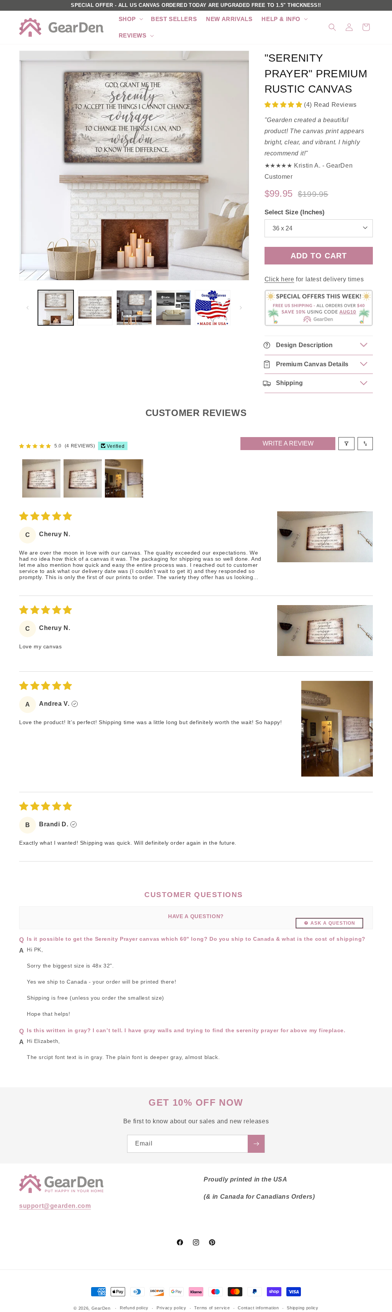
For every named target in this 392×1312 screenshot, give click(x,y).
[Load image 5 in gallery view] (212, 308)
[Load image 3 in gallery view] (134, 308)
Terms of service (212, 1307)
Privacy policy (171, 1307)
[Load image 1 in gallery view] (56, 308)
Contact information (258, 1307)
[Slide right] (240, 307)
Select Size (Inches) (295, 212)
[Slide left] (27, 307)
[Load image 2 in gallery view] (95, 308)
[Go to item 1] (41, 478)
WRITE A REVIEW (288, 443)
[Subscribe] (256, 1144)
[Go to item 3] (124, 478)
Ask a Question (332, 923)
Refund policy (134, 1307)
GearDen (101, 1308)
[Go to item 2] (83, 478)
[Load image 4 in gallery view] (173, 308)
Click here (279, 279)
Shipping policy (302, 1307)
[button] (130, 19)
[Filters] (346, 443)
